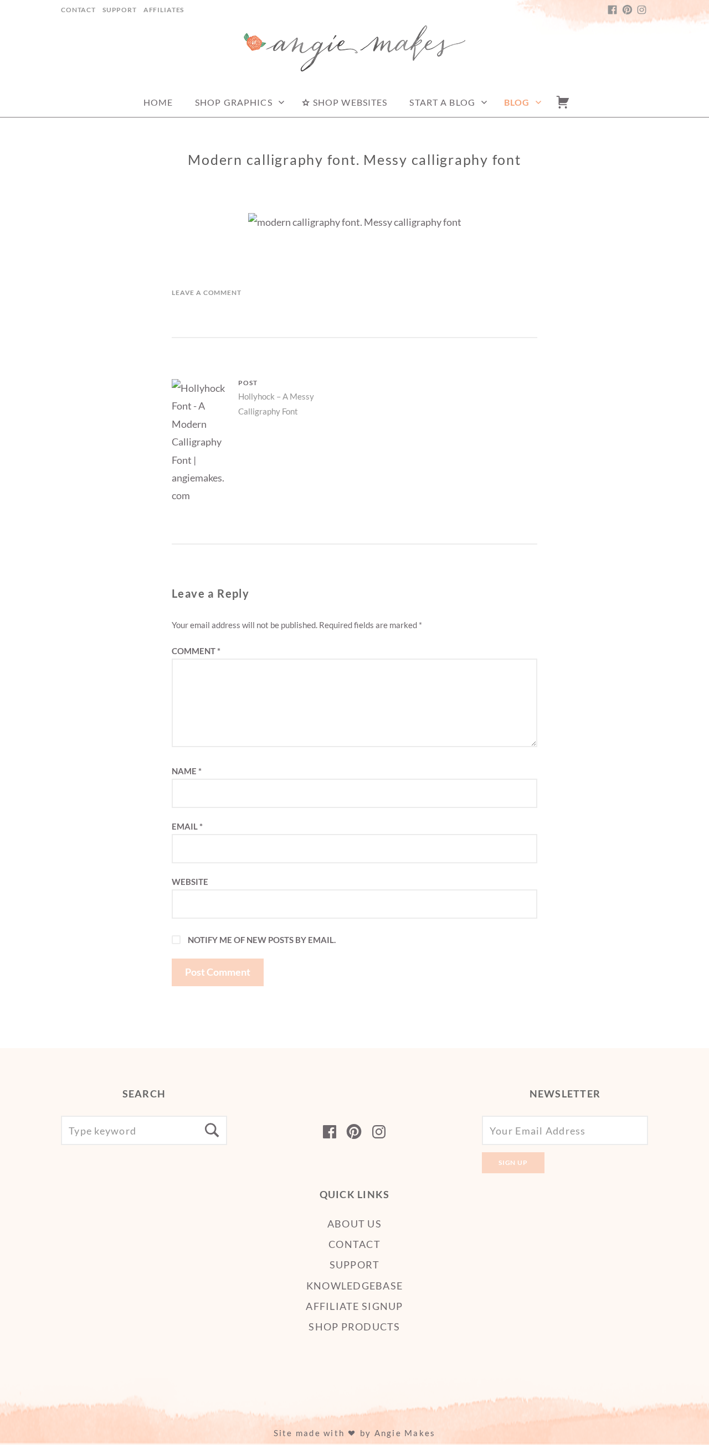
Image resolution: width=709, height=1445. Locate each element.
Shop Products (354, 1326)
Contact (78, 10)
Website (190, 882)
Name (187, 771)
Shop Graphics (234, 102)
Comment (196, 651)
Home (158, 102)
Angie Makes (405, 1433)
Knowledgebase (354, 1286)
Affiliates (163, 10)
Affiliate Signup (354, 1306)
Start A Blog (442, 102)
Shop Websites (349, 102)
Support (119, 10)
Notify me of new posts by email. (262, 940)
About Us (354, 1224)
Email (187, 826)
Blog (517, 102)
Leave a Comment (207, 292)
